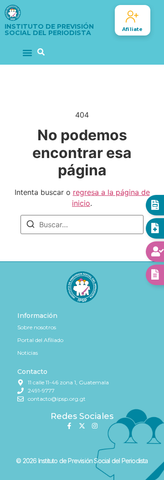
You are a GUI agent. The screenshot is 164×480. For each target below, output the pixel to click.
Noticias (27, 352)
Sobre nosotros (36, 327)
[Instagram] (95, 426)
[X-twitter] (82, 426)
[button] (27, 52)
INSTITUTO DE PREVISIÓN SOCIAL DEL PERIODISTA (49, 29)
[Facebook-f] (69, 426)
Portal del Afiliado (40, 340)
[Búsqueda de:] (82, 224)
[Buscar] (30, 225)
